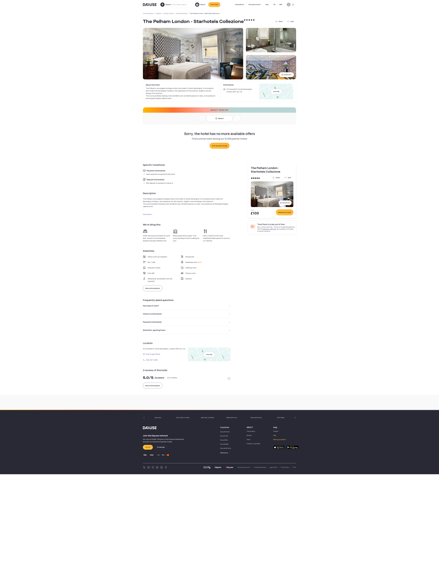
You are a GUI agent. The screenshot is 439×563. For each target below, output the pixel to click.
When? (221, 118)
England (158, 13)
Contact (275, 431)
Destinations (239, 4)
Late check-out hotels (207, 418)
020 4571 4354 (152, 360)
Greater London (168, 13)
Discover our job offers (253, 444)
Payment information (152, 322)
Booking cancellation (279, 439)
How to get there (153, 354)
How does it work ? (255, 4)
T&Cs (294, 467)
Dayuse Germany (225, 448)
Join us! (148, 447)
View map (276, 91)
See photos (288, 75)
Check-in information (152, 314)
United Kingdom (148, 13)
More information (152, 288)
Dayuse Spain (224, 444)
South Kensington (182, 13)
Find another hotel (219, 146)
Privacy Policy (285, 467)
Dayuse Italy (224, 440)
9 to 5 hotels (280, 418)
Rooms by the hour (256, 418)
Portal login (161, 447)
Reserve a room (284, 212)
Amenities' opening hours (154, 330)
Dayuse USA (224, 436)
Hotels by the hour (231, 418)
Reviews (249, 435)
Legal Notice (273, 467)
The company (251, 431)
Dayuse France (225, 432)
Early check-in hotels (182, 418)
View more (147, 214)
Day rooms (158, 418)
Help (267, 4)
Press (248, 439)
